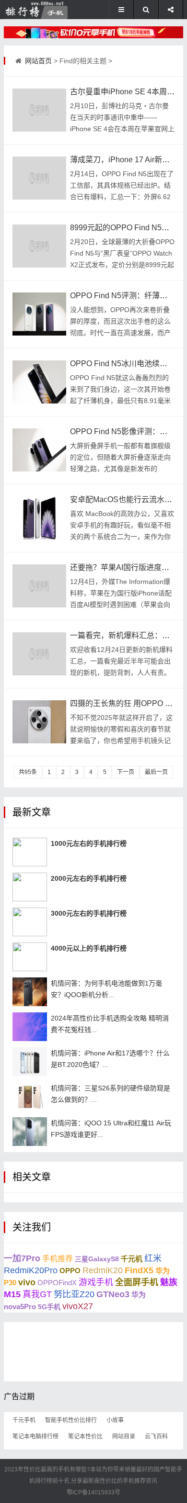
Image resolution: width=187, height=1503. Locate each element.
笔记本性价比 (85, 1436)
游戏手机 (96, 1282)
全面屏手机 (136, 1282)
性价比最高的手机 (46, 1469)
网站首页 (38, 61)
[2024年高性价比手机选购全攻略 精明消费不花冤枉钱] (29, 1026)
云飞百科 (156, 1436)
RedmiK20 (102, 1270)
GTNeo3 (112, 1294)
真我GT (37, 1294)
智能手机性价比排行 (71, 1420)
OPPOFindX (57, 1283)
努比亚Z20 (74, 1294)
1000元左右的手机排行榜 (89, 843)
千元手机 (23, 1420)
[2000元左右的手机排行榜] (29, 887)
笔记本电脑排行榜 (35, 1436)
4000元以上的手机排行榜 (89, 948)
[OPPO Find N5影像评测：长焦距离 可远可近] (39, 449)
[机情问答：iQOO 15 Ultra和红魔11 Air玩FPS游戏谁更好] (29, 1131)
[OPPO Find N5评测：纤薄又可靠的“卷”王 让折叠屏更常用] (39, 314)
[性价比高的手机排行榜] (36, 9)
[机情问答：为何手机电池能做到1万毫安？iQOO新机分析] (29, 991)
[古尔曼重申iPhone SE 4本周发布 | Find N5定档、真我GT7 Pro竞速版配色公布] (39, 110)
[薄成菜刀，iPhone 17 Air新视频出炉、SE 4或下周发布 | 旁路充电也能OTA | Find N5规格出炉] (39, 178)
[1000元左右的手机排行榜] (29, 852)
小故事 (115, 1420)
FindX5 (139, 1270)
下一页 (125, 772)
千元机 (131, 1259)
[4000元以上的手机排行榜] (29, 956)
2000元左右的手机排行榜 (89, 878)
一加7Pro (22, 1258)
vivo (26, 1282)
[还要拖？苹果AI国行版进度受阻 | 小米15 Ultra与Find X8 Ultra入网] (39, 585)
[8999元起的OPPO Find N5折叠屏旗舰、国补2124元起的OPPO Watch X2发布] (39, 246)
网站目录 (123, 1436)
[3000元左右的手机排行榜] (29, 922)
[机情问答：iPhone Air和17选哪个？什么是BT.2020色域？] (29, 1061)
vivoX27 (77, 1306)
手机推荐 (57, 1259)
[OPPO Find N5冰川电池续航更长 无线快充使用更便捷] (39, 382)
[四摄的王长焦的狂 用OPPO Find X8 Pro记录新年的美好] (39, 721)
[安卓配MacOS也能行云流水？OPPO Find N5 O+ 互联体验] (39, 517)
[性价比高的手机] (93, 32)
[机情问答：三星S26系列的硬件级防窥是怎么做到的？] (29, 1096)
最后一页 (156, 772)
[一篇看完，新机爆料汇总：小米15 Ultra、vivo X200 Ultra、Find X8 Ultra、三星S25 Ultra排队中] (39, 653)
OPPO (70, 1271)
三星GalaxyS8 (97, 1259)
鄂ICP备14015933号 (93, 1492)
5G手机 (49, 1307)
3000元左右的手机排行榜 (89, 913)
